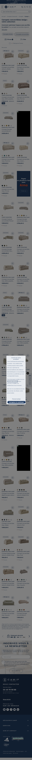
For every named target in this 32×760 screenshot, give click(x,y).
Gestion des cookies (13, 381)
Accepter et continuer (16, 402)
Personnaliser (16, 399)
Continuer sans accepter (16, 358)
